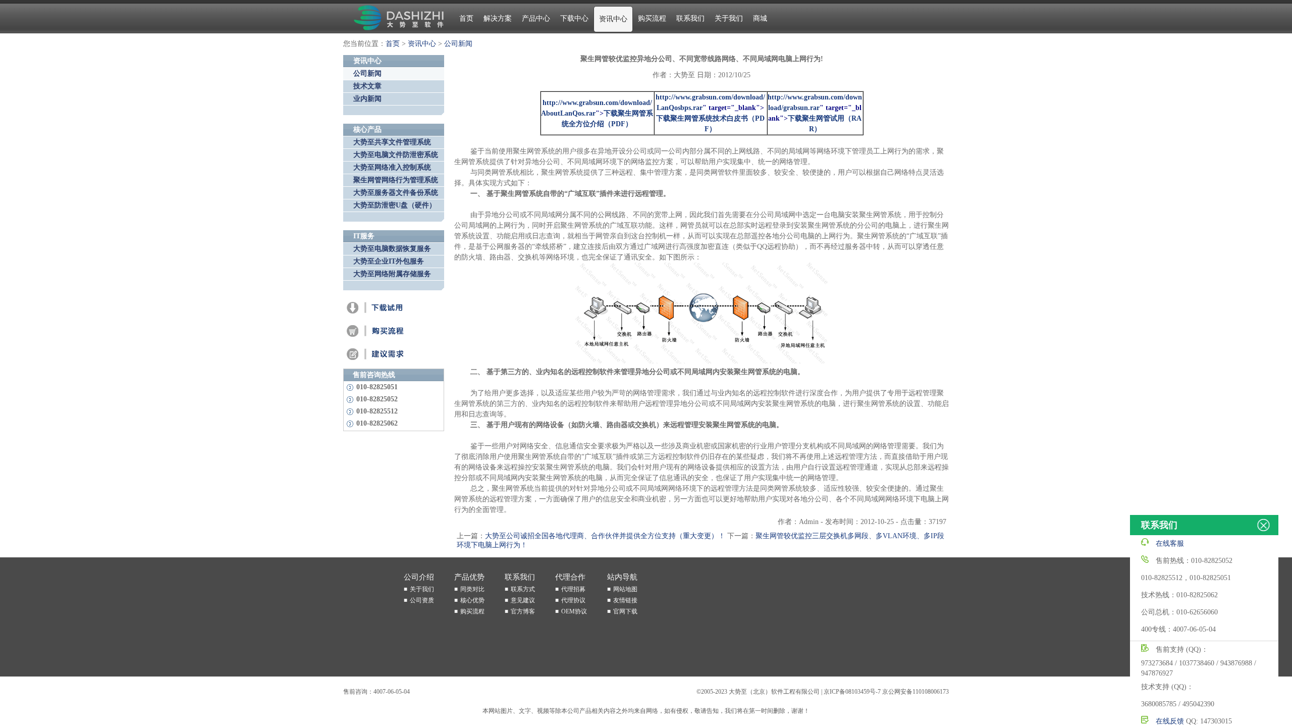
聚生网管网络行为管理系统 (395, 180)
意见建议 (523, 600)
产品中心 (536, 18)
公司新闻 (458, 43)
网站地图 (625, 589)
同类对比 (472, 589)
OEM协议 (574, 611)
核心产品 (367, 129)
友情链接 (625, 600)
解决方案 (497, 18)
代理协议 (573, 600)
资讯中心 (613, 19)
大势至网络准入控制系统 (392, 167)
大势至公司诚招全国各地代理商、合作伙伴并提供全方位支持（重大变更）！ (605, 536)
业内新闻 (367, 98)
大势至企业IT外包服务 (388, 261)
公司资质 (422, 600)
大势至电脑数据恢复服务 (392, 248)
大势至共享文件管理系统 (392, 142)
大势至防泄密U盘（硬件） (394, 205)
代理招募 (573, 589)
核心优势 (472, 600)
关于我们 (729, 18)
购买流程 (652, 18)
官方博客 (523, 611)
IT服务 (363, 236)
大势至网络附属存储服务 (392, 274)
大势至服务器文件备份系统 (395, 192)
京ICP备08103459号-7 (852, 691)
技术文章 (367, 86)
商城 (760, 18)
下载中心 (574, 18)
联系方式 (523, 589)
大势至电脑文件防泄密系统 (395, 155)
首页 (466, 18)
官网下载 (625, 611)
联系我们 (690, 18)
